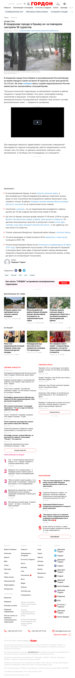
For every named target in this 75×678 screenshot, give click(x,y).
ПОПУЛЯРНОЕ (44, 476)
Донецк (40, 561)
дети (26, 275)
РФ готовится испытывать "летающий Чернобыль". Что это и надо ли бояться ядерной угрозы (18, 408)
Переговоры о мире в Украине (37, 12)
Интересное (8, 589)
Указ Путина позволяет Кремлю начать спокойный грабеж (54, 386)
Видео (23, 583)
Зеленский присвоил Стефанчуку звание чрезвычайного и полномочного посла (18, 429)
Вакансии (7, 598)
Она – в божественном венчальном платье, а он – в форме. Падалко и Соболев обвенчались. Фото (21, 461)
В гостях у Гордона (43, 8)
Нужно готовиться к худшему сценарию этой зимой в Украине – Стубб (18, 415)
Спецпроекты (26, 595)
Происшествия (16, 318)
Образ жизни (9, 577)
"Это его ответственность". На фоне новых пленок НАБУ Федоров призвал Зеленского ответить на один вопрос (56, 483)
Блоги (55, 8)
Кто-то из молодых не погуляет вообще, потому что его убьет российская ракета (54, 370)
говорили (20, 209)
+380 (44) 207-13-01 (14, 631)
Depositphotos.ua (33, 652)
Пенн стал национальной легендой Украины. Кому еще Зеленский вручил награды (14, 348)
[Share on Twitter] (20, 270)
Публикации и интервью (23, 8)
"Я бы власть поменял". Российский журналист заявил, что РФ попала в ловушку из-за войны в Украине (20, 390)
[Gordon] (41, 4)
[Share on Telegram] (24, 270)
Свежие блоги (45, 365)
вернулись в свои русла (56, 237)
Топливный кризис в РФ (14, 12)
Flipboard (61, 596)
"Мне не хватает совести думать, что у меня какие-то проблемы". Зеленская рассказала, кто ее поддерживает (22, 482)
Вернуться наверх (60, 634)
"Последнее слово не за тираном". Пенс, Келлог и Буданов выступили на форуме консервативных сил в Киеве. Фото (56, 517)
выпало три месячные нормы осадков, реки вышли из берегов (34, 219)
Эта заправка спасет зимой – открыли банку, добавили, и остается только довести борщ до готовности (60, 348)
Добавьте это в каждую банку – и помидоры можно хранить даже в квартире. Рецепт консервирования (21, 471)
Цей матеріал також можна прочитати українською (40, 30)
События (60, 323)
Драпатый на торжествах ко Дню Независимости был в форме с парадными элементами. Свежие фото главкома (22, 492)
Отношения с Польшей (59, 12)
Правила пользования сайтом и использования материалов (28, 604)
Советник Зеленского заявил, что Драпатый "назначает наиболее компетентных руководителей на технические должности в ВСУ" (55, 495)
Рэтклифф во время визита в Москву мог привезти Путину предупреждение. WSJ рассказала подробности (19, 399)
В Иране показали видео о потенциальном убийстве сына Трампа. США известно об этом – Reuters (19, 382)
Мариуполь (42, 573)
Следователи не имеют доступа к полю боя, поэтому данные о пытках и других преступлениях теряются (54, 404)
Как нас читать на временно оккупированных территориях (10, 619)
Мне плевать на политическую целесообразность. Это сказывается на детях (54, 395)
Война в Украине (10, 549)
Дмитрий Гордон (61, 550)
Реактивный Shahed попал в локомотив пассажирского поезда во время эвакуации (57, 506)
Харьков (41, 565)
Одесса (40, 557)
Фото (23, 579)
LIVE (22, 571)
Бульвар (64, 8)
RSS (59, 600)
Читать (64, 283)
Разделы (23, 545)
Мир (5, 561)
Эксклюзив (25, 575)
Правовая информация (9, 611)
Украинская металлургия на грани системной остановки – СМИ (16, 445)
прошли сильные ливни (47, 193)
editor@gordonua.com (63, 631)
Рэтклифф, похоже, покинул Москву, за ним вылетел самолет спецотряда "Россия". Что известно (18, 437)
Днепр (40, 569)
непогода (13, 275)
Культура (7, 569)
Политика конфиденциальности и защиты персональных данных (28, 612)
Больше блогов (55, 412)
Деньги (7, 557)
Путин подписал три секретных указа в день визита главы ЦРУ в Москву (18, 422)
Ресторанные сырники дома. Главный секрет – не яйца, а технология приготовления (21, 504)
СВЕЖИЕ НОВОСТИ (12, 367)
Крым (6, 275)
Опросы (24, 587)
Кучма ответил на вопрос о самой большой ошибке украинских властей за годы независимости (56, 528)
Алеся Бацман (63, 586)
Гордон (6, 17)
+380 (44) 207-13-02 (38, 631)
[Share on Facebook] (16, 270)
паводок (32, 275)
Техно (6, 573)
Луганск (40, 577)
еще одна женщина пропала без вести (31, 225)
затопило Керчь (63, 232)
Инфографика (9, 585)
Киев (39, 549)
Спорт (6, 565)
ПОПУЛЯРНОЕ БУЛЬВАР (14, 455)
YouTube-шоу (26, 591)
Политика (7, 553)
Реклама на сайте (10, 605)
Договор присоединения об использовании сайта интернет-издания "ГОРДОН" (28, 622)
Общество (14, 17)
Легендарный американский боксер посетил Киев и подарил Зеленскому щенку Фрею (20, 374)
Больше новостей (20, 450)
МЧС (20, 275)
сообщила (27, 83)
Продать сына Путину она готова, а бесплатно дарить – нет (55, 378)
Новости (7, 8)
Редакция (7, 601)
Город (39, 545)
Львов (40, 553)
